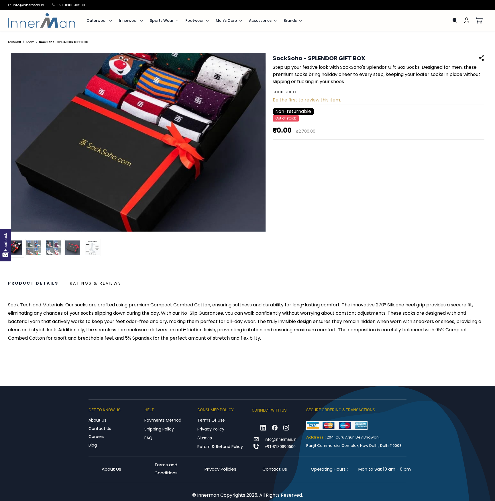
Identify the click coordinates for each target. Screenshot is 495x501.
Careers (96, 436)
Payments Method (162, 420)
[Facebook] (274, 427)
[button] (481, 20)
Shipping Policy (159, 429)
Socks (30, 42)
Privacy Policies (220, 469)
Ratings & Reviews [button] (95, 283)
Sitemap (204, 438)
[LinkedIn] (263, 427)
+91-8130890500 (280, 446)
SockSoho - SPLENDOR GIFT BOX (63, 42)
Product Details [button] (33, 283)
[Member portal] (466, 20)
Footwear (14, 42)
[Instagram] (286, 427)
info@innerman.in (280, 439)
